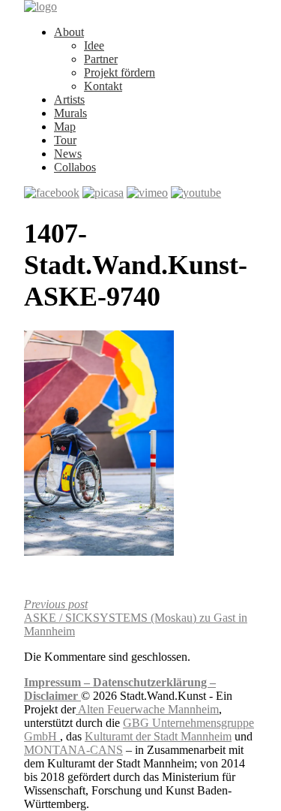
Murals (70, 113)
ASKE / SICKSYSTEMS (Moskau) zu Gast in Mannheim (135, 618)
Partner (101, 59)
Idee (94, 45)
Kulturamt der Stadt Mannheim (158, 736)
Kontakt (103, 86)
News (68, 153)
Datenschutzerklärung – (154, 682)
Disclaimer (52, 695)
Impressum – (58, 682)
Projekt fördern (119, 72)
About (69, 32)
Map (65, 126)
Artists (69, 99)
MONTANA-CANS (73, 749)
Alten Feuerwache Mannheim (147, 709)
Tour (65, 140)
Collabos (75, 167)
